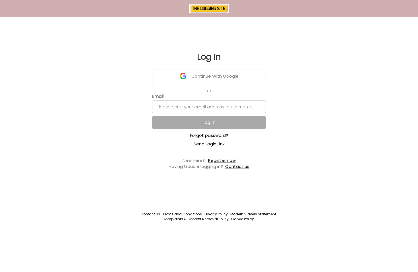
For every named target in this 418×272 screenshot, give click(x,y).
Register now (222, 160)
